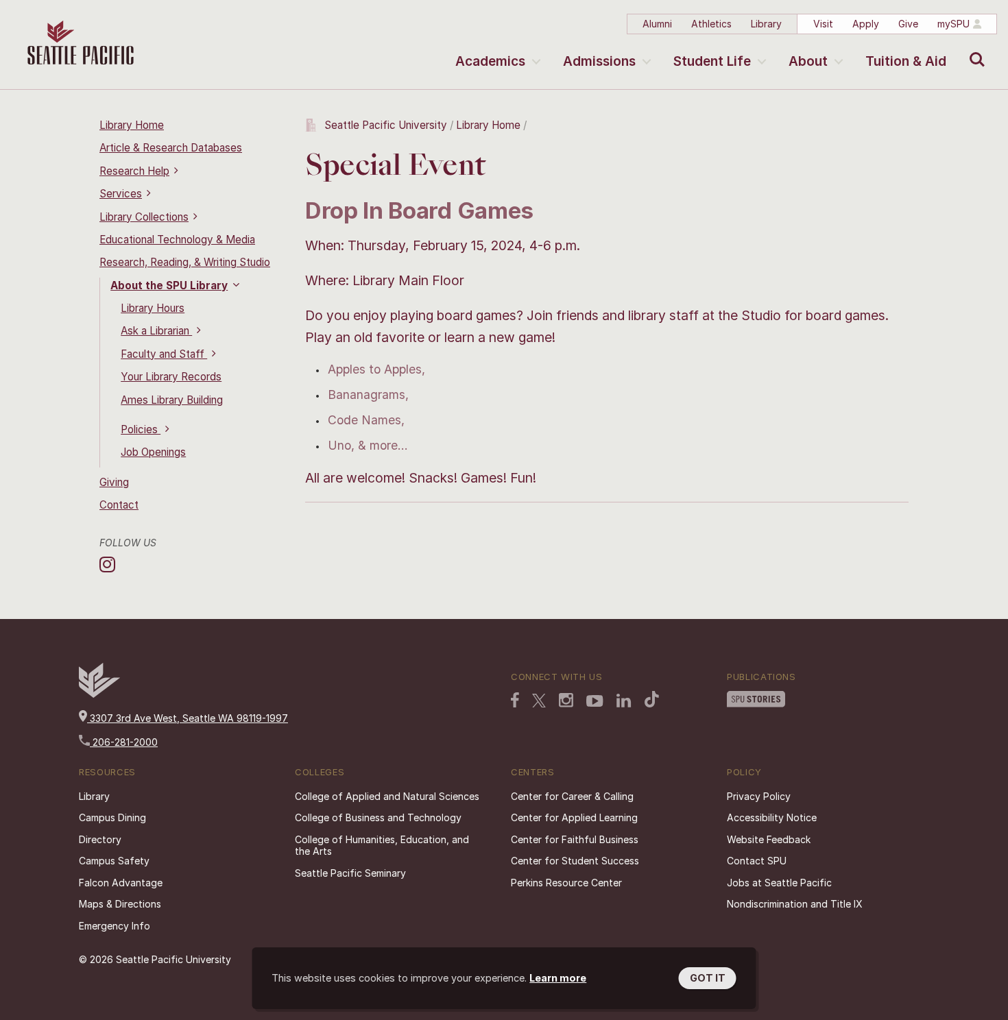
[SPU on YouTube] (594, 702)
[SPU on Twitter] (539, 702)
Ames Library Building (172, 399)
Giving (114, 482)
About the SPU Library (169, 285)
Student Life (712, 61)
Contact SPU (757, 860)
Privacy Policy (759, 796)
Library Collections (144, 216)
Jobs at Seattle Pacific (779, 882)
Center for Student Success (575, 860)
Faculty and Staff (164, 354)
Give (908, 23)
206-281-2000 (124, 742)
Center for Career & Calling (572, 796)
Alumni (657, 23)
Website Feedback (769, 839)
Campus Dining (112, 817)
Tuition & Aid (905, 61)
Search (974, 49)
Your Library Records (171, 376)
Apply (865, 23)
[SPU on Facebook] (515, 701)
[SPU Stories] (756, 700)
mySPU (953, 23)
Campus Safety (114, 860)
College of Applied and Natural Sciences (387, 796)
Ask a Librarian (156, 330)
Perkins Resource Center (566, 882)
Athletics (711, 23)
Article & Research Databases (170, 147)
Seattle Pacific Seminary (350, 873)
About (808, 61)
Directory (100, 839)
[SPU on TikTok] (652, 700)
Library (766, 23)
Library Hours (152, 308)
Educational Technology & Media (177, 239)
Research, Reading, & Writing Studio (184, 262)
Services (120, 193)
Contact (119, 504)
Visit (823, 23)
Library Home (131, 125)
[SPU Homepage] (99, 694)
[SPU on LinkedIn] (624, 702)
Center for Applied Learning (574, 817)
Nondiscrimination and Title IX (795, 904)
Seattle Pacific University (385, 125)
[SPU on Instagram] (566, 701)
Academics (490, 61)
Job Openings (153, 452)
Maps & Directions (120, 904)
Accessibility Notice (772, 817)
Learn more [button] (557, 978)
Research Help (134, 171)
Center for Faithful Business (574, 839)
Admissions (599, 61)
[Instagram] (109, 564)
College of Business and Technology (378, 817)
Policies (140, 429)
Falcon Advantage (121, 882)
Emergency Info (114, 926)
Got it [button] (707, 978)
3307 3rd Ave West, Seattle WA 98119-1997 (187, 718)
